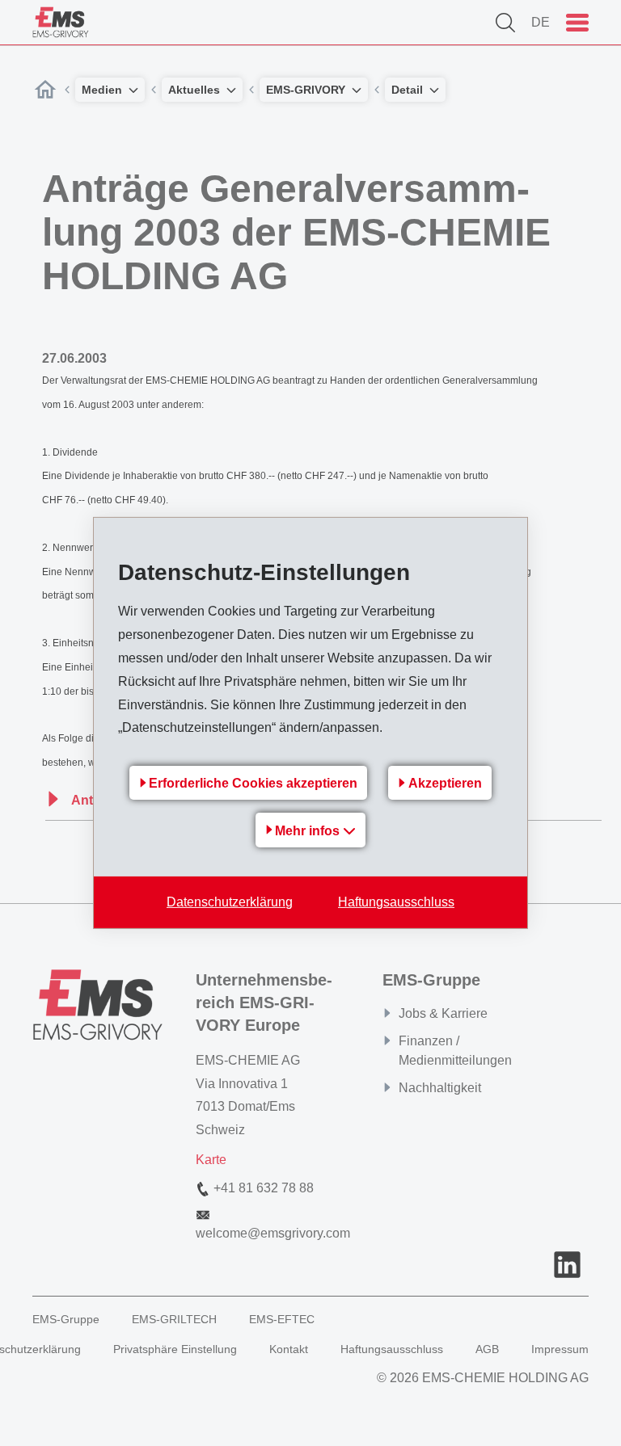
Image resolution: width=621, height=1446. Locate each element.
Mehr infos (309, 831)
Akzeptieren (445, 783)
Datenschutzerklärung (230, 902)
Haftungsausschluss (396, 902)
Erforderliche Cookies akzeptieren (253, 783)
